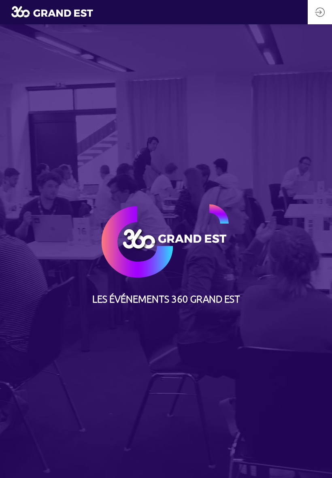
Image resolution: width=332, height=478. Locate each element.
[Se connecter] (320, 12)
